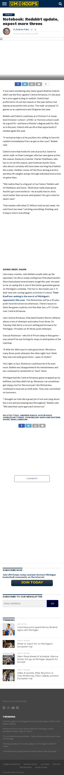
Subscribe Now (12, 570)
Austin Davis (45, 415)
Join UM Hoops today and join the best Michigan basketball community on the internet (29, 575)
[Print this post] (32, 83)
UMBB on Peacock (11, 764)
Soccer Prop (26, 767)
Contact (57, 764)
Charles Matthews (13, 417)
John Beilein (32, 417)
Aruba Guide (41, 767)
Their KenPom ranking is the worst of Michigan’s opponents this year (31, 296)
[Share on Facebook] (18, 83)
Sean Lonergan (19, 419)
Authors (45, 764)
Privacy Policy (30, 764)
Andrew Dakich (28, 415)
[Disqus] (32, 521)
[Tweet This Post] (25, 83)
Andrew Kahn (22, 29)
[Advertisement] (32, 242)
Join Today (32, 582)
